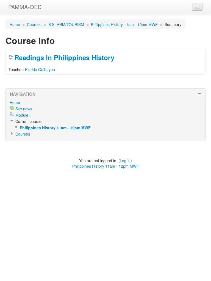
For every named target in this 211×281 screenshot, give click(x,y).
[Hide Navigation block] (199, 94)
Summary (173, 24)
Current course (28, 121)
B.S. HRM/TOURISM (66, 24)
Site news (23, 108)
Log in (125, 160)
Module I (22, 115)
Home (15, 24)
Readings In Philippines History (64, 57)
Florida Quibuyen (40, 69)
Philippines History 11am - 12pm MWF (124, 24)
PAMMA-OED (24, 7)
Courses (34, 24)
